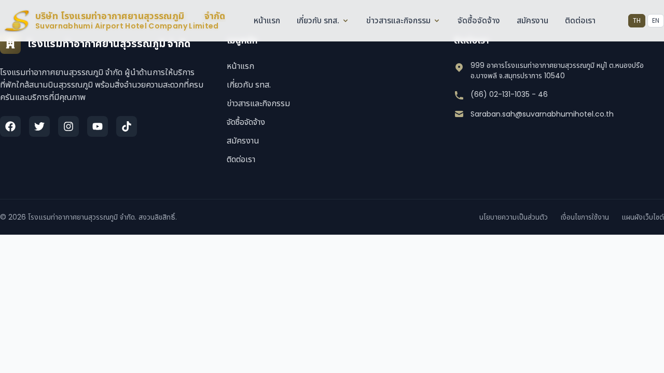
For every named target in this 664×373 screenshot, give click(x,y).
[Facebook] (10, 126)
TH (637, 20)
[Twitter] (39, 126)
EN (655, 20)
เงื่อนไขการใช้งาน (584, 217)
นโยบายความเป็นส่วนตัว (513, 217)
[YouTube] (97, 126)
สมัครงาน (532, 20)
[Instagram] (68, 126)
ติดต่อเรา (580, 20)
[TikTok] (126, 126)
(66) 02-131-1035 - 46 (509, 94)
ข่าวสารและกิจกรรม (398, 20)
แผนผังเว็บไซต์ (642, 217)
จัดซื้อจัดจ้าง (479, 20)
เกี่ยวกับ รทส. (318, 20)
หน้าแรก (267, 20)
